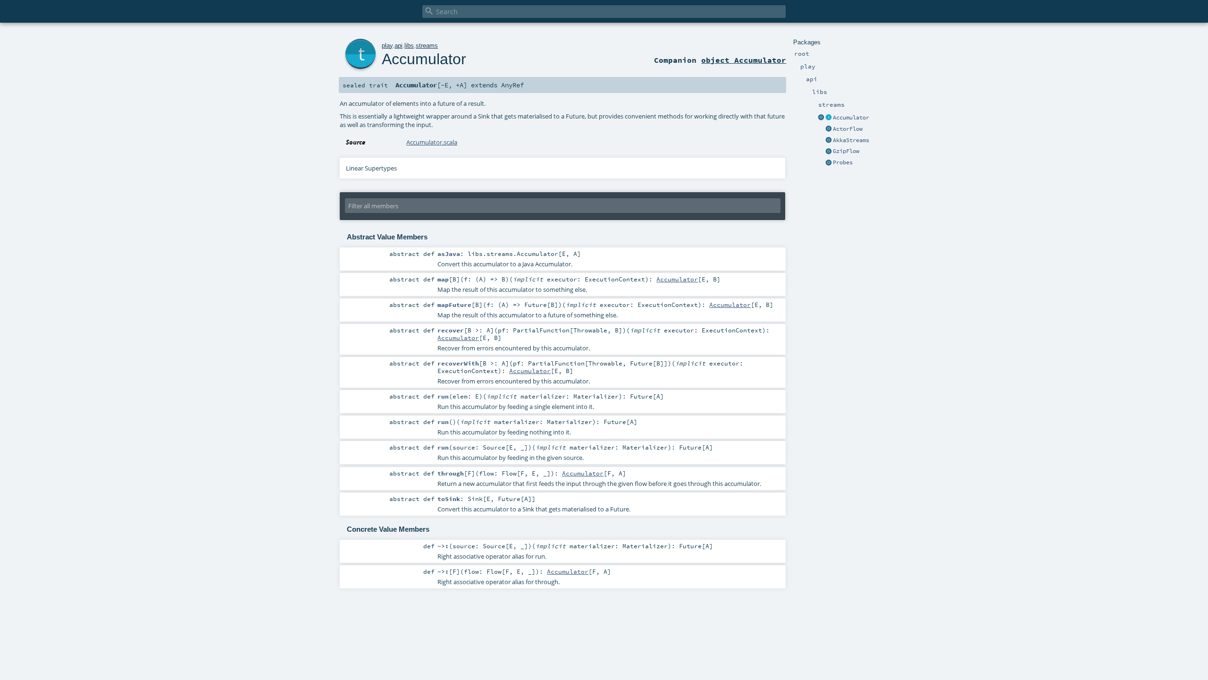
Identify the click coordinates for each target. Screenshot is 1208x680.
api (398, 45)
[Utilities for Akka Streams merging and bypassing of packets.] (828, 140)
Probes (843, 162)
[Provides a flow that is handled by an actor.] (828, 129)
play (387, 45)
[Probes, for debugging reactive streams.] (828, 163)
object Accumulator (743, 60)
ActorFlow (848, 129)
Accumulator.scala (431, 142)
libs (409, 45)
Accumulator (851, 117)
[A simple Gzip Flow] (828, 151)
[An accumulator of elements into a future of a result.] (828, 118)
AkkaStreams (851, 140)
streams (427, 45)
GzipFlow (846, 151)
